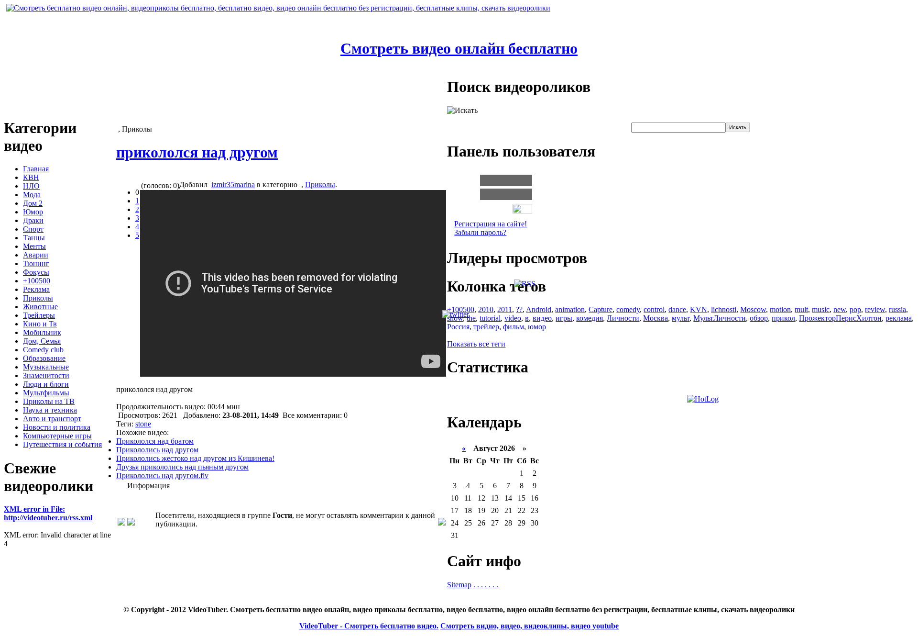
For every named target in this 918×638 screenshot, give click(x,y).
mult (801, 309)
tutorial (490, 318)
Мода (32, 194)
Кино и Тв (40, 324)
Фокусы (36, 272)
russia (897, 309)
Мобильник (42, 332)
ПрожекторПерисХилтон (840, 318)
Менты (34, 246)
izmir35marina (233, 184)
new (839, 309)
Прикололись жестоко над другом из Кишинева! (195, 458)
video (512, 318)
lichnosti (723, 309)
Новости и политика (56, 427)
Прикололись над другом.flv (162, 475)
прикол (783, 318)
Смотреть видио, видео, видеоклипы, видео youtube (529, 626)
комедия (589, 318)
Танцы (34, 238)
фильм (513, 327)
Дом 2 (33, 203)
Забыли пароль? (480, 232)
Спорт (33, 229)
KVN (698, 309)
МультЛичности (719, 318)
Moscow (753, 309)
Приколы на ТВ (49, 401)
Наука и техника (50, 410)
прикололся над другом (197, 152)
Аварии (35, 255)
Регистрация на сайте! (490, 224)
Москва (655, 318)
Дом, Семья (42, 341)
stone (143, 424)
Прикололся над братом (155, 441)
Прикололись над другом (157, 450)
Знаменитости (46, 375)
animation (570, 309)
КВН (31, 177)
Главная (36, 169)
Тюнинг (36, 263)
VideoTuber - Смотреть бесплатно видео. (368, 626)
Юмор (33, 212)
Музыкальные (46, 367)
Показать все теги (476, 344)
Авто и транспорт (52, 418)
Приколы (38, 298)
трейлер (486, 327)
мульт (680, 318)
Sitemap (459, 585)
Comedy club (43, 350)
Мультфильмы (46, 393)
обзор (759, 318)
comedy (628, 309)
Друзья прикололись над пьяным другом (182, 467)
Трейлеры (39, 315)
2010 (485, 309)
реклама (898, 318)
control (654, 309)
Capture (600, 309)
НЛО (31, 186)
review (875, 309)
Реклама (36, 289)
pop (855, 309)
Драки (33, 220)
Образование (44, 358)
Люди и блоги (46, 384)
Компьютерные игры (57, 436)
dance (677, 309)
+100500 (36, 281)
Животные (40, 306)
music (821, 309)
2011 (504, 309)
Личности (623, 318)
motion (780, 309)
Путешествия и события (62, 444)
